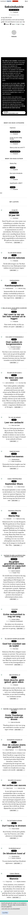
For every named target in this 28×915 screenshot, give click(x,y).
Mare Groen (9, 788)
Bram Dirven (21, 486)
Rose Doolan (15, 828)
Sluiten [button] (5, 912)
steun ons (15, 1)
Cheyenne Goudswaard (16, 621)
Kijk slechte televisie (14, 258)
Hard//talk (14, 559)
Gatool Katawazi (15, 571)
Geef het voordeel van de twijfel (14, 645)
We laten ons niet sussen (14, 379)
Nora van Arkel (16, 425)
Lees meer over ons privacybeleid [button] (10, 908)
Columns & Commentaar (14, 876)
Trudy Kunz (10, 486)
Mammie (14, 878)
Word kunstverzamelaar (11, 112)
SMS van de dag (14, 10)
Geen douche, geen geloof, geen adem (14, 681)
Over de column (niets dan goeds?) (14, 746)
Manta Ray (14, 516)
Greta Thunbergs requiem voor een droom (14, 717)
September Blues (14, 484)
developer (15, 218)
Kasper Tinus (16, 572)
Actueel (14, 283)
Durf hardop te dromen (14, 825)
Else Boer (15, 649)
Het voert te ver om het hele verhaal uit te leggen (14, 316)
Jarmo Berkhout (9, 383)
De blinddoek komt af (14, 853)
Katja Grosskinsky (16, 461)
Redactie (15, 12)
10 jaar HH (14, 215)
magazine (9, 1)
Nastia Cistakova (16, 858)
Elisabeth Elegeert (16, 347)
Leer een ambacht (14, 422)
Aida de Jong (21, 288)
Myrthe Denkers (21, 881)
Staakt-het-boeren (14, 456)
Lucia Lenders (16, 349)
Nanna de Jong (20, 518)
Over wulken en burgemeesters (14, 343)
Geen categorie (14, 212)
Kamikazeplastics (14, 285)
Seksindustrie (14, 6)
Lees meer (17, 242)
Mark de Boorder (15, 722)
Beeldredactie (9, 288)
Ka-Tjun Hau (22, 383)
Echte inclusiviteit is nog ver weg (14, 615)
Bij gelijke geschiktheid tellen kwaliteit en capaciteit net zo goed (14, 564)
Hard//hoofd (3, 1)
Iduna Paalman (10, 750)
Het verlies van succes (14, 785)
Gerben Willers (16, 619)
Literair (14, 255)
